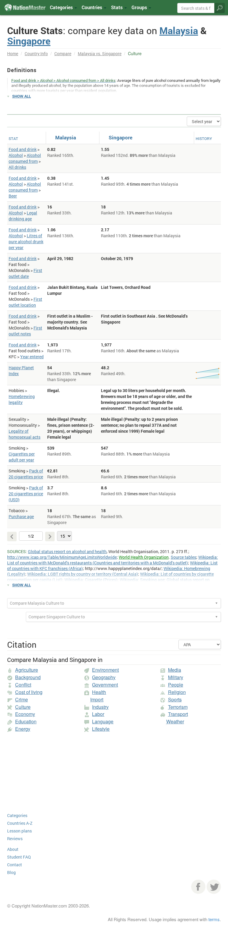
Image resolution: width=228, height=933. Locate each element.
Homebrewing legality (22, 399)
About (12, 849)
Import (96, 699)
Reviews (15, 838)
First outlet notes (25, 331)
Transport (178, 714)
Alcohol (16, 155)
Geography (103, 677)
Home (12, 53)
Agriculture (26, 669)
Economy (25, 714)
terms (214, 919)
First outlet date (25, 273)
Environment (105, 669)
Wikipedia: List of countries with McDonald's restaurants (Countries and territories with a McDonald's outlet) (112, 560)
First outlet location (25, 302)
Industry (100, 706)
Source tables (183, 557)
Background (28, 677)
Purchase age (21, 516)
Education (26, 721)
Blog (11, 872)
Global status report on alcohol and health (67, 551)
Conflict (23, 684)
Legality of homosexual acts (24, 434)
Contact (14, 864)
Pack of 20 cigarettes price (26, 474)
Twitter (214, 887)
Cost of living (28, 692)
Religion (177, 692)
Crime (21, 699)
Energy (22, 728)
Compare (62, 53)
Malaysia (178, 30)
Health (99, 692)
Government (105, 684)
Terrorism (178, 706)
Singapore (28, 40)
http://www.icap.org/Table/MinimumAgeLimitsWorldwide (62, 557)
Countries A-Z (19, 823)
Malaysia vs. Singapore (99, 53)
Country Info (36, 53)
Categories (62, 7)
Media (174, 669)
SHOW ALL (21, 96)
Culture (23, 706)
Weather (175, 721)
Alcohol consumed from (25, 158)
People (175, 684)
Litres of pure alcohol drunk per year (26, 241)
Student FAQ (19, 857)
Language (102, 721)
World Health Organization (144, 557)
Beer (13, 196)
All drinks (17, 167)
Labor (98, 714)
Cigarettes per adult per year (22, 457)
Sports (175, 699)
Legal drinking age (23, 216)
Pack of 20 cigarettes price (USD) (26, 493)
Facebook (198, 887)
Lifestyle (101, 728)
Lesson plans (19, 831)
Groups (140, 7)
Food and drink (23, 149)
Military (175, 677)
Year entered (32, 356)
